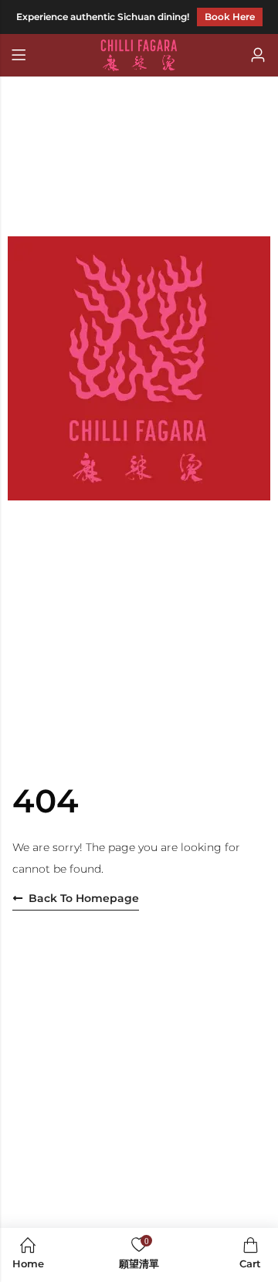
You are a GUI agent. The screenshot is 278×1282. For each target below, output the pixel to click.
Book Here (230, 16)
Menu (18, 55)
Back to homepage (84, 898)
